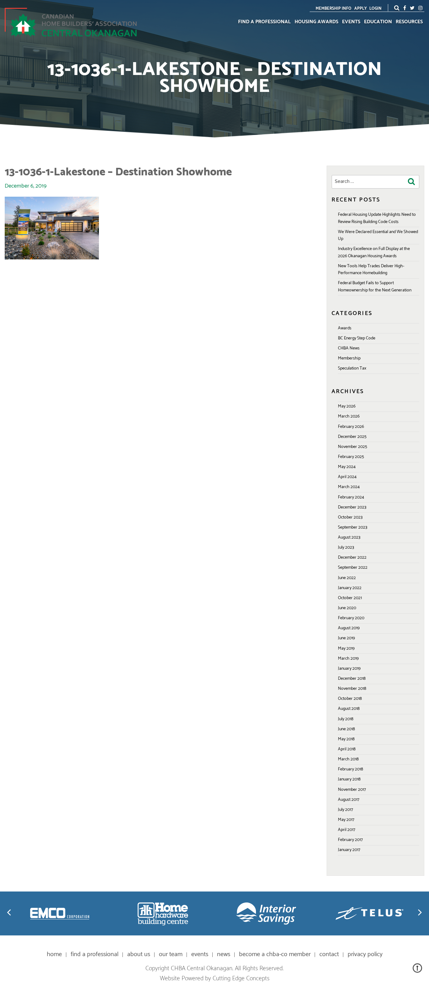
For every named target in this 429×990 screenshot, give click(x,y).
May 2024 (347, 467)
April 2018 (347, 749)
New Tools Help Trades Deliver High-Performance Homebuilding (371, 270)
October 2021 (350, 598)
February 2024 (351, 497)
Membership (349, 358)
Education (378, 22)
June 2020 (347, 608)
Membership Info (333, 8)
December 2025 (352, 436)
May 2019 (346, 648)
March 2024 (349, 487)
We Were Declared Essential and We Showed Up (378, 235)
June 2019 (346, 638)
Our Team (170, 954)
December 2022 (352, 557)
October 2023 (350, 517)
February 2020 (351, 618)
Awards (344, 328)
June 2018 (346, 729)
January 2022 (349, 588)
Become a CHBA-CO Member (275, 954)
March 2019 (348, 658)
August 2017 (348, 799)
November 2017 (352, 789)
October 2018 (350, 698)
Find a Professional (264, 22)
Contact (329, 954)
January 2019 (349, 668)
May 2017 (346, 819)
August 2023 (349, 537)
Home (54, 954)
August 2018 (349, 708)
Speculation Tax (352, 368)
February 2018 (350, 769)
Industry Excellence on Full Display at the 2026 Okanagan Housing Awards (374, 252)
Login (375, 8)
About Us (138, 954)
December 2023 (352, 507)
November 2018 (352, 688)
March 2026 (349, 416)
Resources (409, 22)
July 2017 (345, 809)
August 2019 (349, 628)
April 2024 (347, 477)
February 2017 (350, 840)
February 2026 (351, 426)
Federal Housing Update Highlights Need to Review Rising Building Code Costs (377, 218)
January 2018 (349, 779)
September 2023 (352, 527)
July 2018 (345, 719)
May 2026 (347, 406)
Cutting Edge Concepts (241, 978)
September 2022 (352, 567)
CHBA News (349, 348)
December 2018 (352, 678)
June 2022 (347, 578)
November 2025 (352, 446)
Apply (360, 8)
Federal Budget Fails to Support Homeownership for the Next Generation (374, 286)
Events (351, 22)
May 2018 (346, 739)
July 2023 (346, 547)
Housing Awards (316, 22)
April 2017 (346, 829)
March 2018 (348, 759)
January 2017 (349, 850)
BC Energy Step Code (356, 338)
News (223, 954)
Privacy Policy (365, 954)
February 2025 (351, 456)
